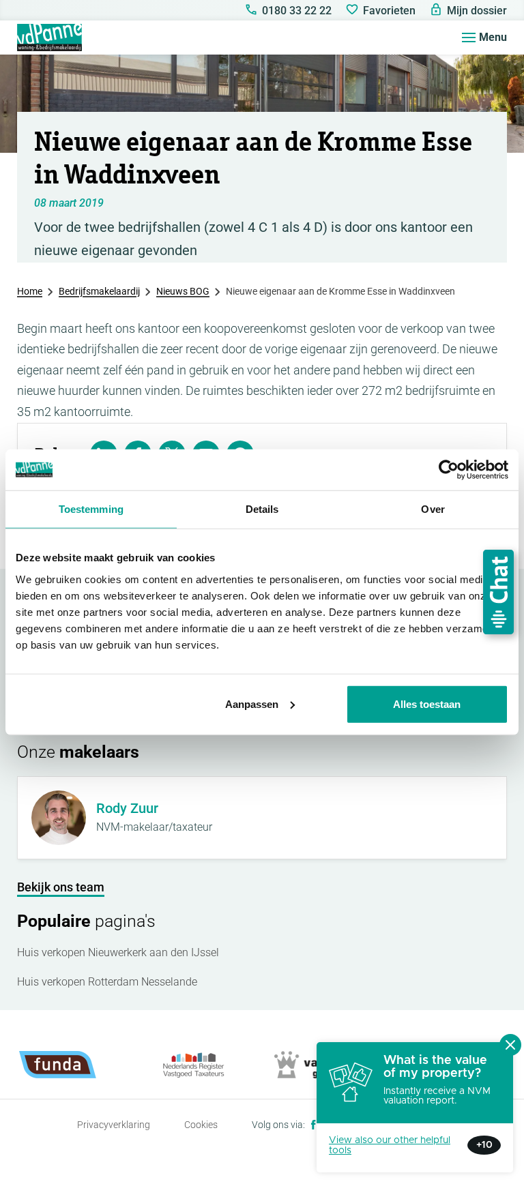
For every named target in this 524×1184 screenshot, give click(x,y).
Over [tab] (432, 509)
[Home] (49, 37)
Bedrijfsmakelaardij (99, 291)
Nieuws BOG (182, 291)
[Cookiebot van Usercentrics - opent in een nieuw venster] (448, 470)
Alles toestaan (427, 703)
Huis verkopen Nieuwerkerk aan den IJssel (118, 952)
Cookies (201, 1124)
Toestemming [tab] (91, 509)
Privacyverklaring (113, 1124)
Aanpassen (251, 703)
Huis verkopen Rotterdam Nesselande (107, 981)
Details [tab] (262, 509)
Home (29, 291)
